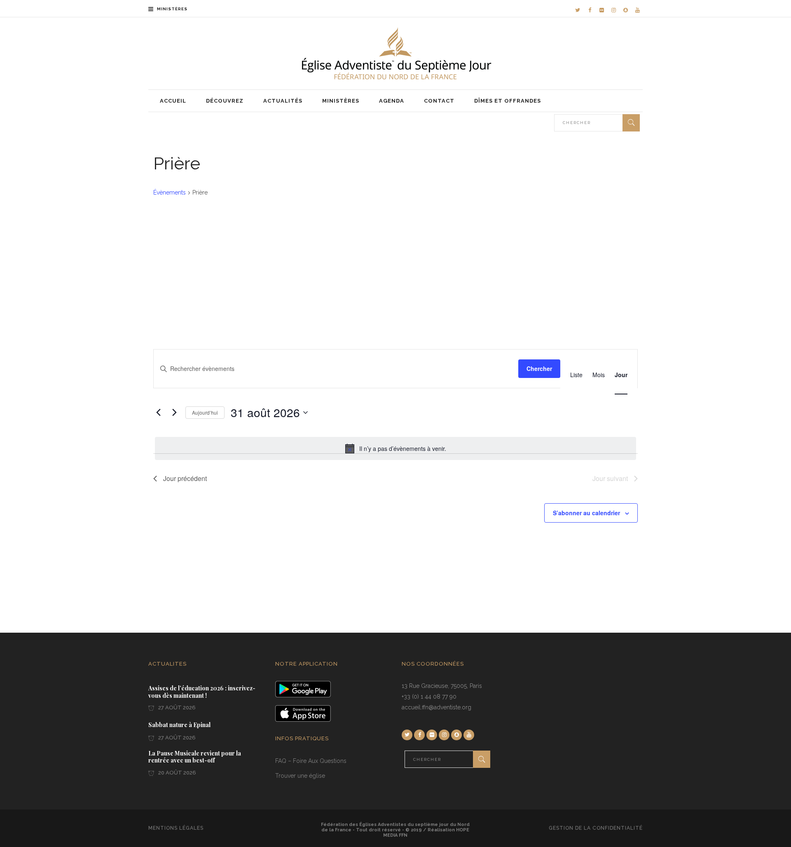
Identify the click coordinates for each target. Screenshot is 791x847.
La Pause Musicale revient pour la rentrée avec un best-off (194, 757)
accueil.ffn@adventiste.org (436, 707)
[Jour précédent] (158, 413)
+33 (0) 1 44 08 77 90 (429, 696)
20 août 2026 (176, 773)
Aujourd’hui (205, 412)
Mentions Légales (176, 828)
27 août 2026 (176, 707)
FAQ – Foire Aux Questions (310, 761)
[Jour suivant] (174, 413)
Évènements (169, 192)
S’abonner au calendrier (586, 513)
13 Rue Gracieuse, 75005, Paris (442, 686)
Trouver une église (300, 775)
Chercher (539, 368)
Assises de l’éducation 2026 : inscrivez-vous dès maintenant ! (201, 692)
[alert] (395, 448)
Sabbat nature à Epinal (179, 725)
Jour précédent (185, 478)
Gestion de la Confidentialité (596, 828)
